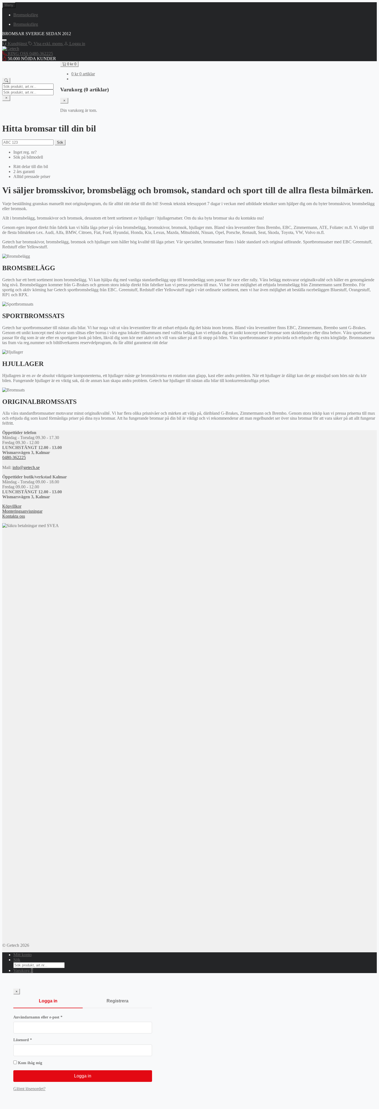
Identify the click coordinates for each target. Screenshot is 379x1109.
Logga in (48, 1001)
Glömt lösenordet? (29, 1088)
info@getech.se (26, 467)
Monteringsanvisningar (22, 511)
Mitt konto (22, 954)
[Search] (6, 81)
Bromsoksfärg (25, 14)
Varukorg (23, 970)
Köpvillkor (11, 506)
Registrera (117, 1001)
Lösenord (33, 1040)
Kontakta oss (13, 516)
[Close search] (6, 98)
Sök (60, 142)
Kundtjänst (17, 43)
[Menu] (4, 40)
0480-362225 (14, 457)
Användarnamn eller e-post (49, 1017)
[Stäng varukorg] (64, 101)
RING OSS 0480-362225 (30, 53)
